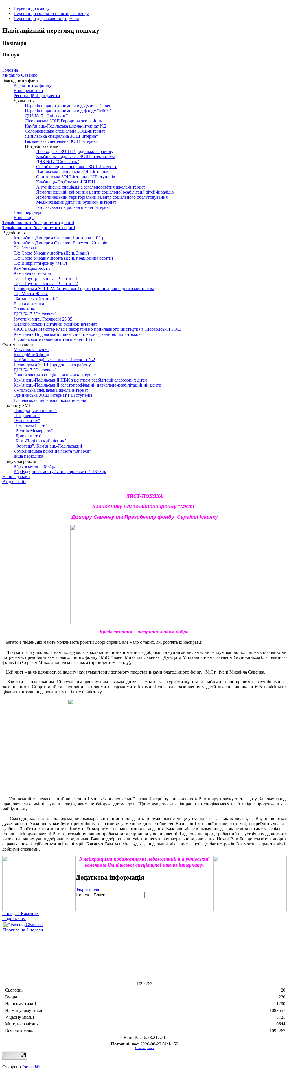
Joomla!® (31, 1066)
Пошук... (84, 894)
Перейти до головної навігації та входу (51, 13)
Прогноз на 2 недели (23, 930)
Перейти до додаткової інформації (46, 18)
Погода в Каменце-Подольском (20, 916)
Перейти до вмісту (31, 8)
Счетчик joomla (144, 1048)
